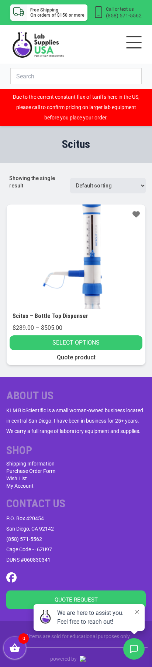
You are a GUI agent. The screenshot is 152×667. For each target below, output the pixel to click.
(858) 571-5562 (24, 539)
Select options (76, 342)
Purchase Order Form (30, 471)
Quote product (76, 357)
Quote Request (76, 599)
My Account (20, 486)
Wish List (16, 478)
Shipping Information (30, 464)
